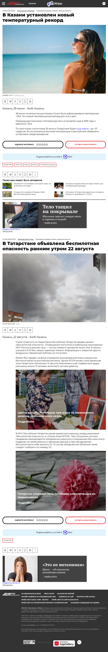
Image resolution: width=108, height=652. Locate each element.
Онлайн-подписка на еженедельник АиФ (38, 597)
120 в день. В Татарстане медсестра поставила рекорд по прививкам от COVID (85, 193)
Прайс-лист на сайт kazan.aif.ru (65, 600)
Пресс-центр (49, 594)
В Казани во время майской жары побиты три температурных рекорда (84, 185)
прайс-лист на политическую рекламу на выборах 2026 (44, 603)
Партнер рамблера (44, 642)
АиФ (18, 324)
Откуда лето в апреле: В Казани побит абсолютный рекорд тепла (29, 193)
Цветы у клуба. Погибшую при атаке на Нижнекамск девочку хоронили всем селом (56, 414)
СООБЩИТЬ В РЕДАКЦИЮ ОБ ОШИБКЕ (85, 603)
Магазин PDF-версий (65, 594)
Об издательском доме (31, 594)
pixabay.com (19, 95)
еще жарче (83, 128)
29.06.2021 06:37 (9, 11)
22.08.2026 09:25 (9, 239)
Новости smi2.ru (11, 229)
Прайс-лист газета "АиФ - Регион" (35, 600)
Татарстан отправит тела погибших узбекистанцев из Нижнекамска (56, 495)
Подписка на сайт (66, 597)
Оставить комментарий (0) (86, 144)
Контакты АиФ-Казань (86, 597)
